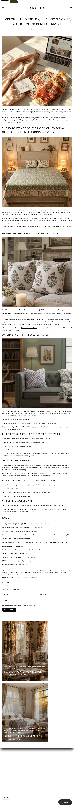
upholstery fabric (33, 577)
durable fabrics (36, 570)
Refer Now (42, 770)
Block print (13, 570)
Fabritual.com (68, 575)
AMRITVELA (7, 570)
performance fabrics (23, 577)
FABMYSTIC (13, 1)
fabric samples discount (27, 572)
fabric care (43, 570)
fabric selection (46, 575)
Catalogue (5, 761)
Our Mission (6, 764)
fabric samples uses (24, 575)
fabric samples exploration (40, 572)
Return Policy (6, 783)
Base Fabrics (6, 758)
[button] (67, 8)
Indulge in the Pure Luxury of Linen (23, 736)
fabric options (50, 570)
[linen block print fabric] (45, 473)
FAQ (40, 761)
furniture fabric (6, 577)
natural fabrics (13, 577)
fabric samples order (13, 575)
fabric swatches (54, 575)
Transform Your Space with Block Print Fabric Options (23, 673)
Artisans (5, 767)
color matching (28, 570)
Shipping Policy (7, 780)
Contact (41, 767)
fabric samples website (35, 575)
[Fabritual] (37, 8)
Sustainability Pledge (9, 770)
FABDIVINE (5, 1)
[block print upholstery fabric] (46, 319)
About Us (42, 758)
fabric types (61, 575)
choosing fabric (20, 570)
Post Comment (9, 610)
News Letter (43, 764)
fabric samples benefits (14, 572)
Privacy (4, 789)
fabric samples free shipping (54, 572)
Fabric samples (58, 570)
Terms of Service (7, 786)
